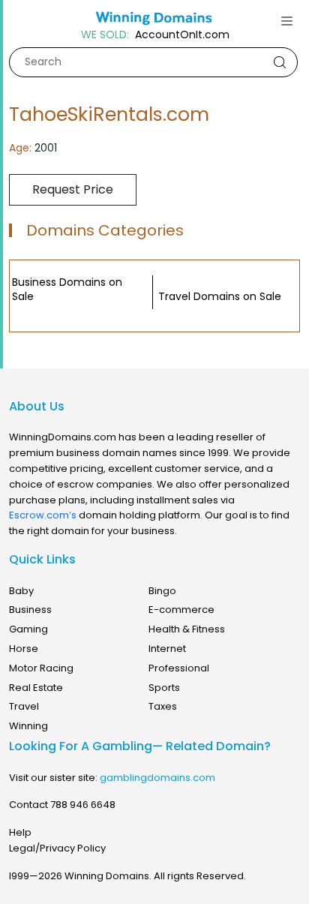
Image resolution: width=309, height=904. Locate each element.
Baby (21, 591)
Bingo (162, 591)
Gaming (28, 629)
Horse (23, 648)
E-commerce (181, 609)
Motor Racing (41, 668)
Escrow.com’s (42, 515)
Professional (178, 668)
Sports (164, 687)
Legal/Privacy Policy (57, 848)
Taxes (162, 706)
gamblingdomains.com (157, 777)
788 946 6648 (83, 804)
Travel (24, 706)
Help (20, 832)
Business (30, 609)
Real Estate (36, 687)
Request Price (72, 189)
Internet (167, 648)
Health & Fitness (186, 629)
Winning (28, 726)
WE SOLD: (105, 35)
